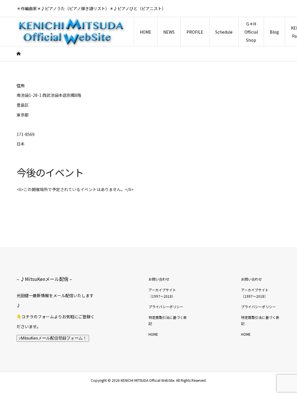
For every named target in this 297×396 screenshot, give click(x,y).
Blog (274, 32)
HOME (145, 32)
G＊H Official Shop (251, 32)
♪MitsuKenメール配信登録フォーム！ (53, 338)
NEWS (169, 32)
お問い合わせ (158, 279)
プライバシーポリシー (165, 306)
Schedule (224, 32)
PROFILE (194, 32)
